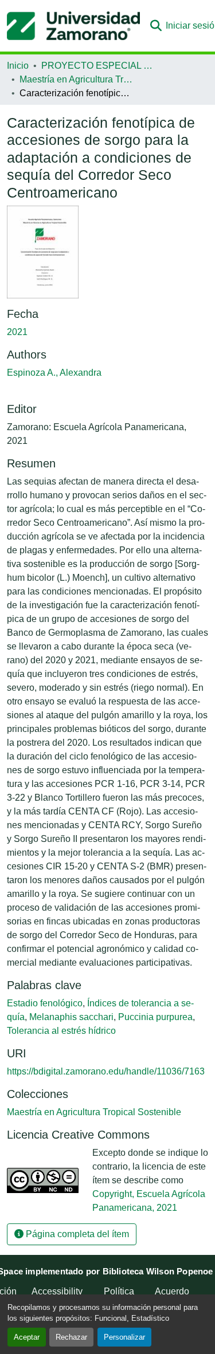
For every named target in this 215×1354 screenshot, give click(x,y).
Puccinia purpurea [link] (155, 1017)
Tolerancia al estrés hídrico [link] (61, 1031)
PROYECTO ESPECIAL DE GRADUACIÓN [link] (98, 65)
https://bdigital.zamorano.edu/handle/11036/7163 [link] (106, 1071)
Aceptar (27, 1337)
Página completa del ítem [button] (76, 1234)
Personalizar (124, 1337)
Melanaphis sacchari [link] (71, 1017)
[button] (73, 25)
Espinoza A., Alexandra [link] (54, 372)
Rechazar (71, 1337)
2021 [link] (17, 332)
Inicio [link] (18, 65)
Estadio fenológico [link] (45, 1003)
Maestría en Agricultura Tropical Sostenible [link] (76, 79)
